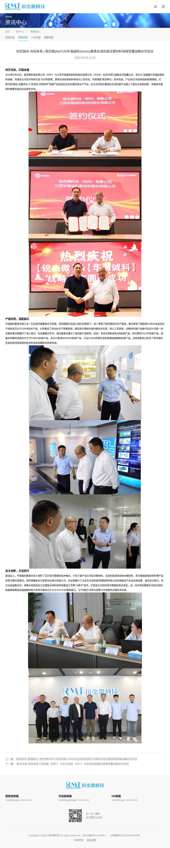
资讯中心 (20, 31)
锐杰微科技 (25, 6)
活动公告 (10, 37)
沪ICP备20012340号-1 (94, 835)
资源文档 (48, 37)
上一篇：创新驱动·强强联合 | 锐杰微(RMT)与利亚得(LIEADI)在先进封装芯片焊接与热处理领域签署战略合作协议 (71, 759)
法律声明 (78, 840)
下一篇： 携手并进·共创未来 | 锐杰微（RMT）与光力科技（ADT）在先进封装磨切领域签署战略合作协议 (67, 763)
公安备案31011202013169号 (125, 835)
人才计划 (35, 37)
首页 (7, 31)
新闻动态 (23, 37)
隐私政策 (91, 840)
